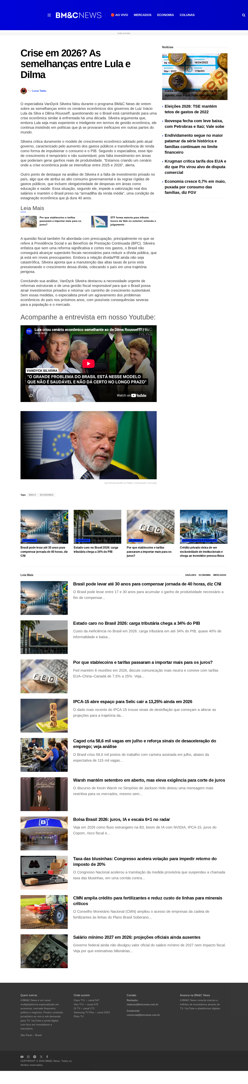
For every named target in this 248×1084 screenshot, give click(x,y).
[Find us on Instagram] (28, 1056)
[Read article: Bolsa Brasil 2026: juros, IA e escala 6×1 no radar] (44, 833)
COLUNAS (187, 15)
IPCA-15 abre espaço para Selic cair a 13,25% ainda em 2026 (132, 701)
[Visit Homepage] (78, 15)
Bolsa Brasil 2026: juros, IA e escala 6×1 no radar (121, 819)
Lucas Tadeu (39, 90)
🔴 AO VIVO (119, 15)
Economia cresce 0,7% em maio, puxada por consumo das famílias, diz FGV (195, 187)
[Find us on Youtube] (22, 1056)
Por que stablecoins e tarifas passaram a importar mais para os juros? (60, 221)
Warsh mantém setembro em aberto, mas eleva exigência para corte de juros (149, 780)
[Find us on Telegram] (34, 1056)
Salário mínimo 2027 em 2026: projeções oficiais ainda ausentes (136, 937)
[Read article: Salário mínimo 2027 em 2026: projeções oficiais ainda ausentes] (44, 951)
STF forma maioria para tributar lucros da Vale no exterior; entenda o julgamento (133, 221)
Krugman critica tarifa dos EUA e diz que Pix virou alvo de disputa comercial (195, 167)
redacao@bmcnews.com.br (142, 1004)
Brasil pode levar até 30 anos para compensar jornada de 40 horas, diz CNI (44, 551)
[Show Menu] (49, 15)
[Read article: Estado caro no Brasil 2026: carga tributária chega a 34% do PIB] (97, 527)
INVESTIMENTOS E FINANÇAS (199, 540)
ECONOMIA (165, 15)
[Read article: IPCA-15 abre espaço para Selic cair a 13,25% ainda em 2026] (44, 716)
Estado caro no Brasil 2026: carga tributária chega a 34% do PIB (136, 623)
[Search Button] (243, 15)
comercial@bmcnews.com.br (143, 1015)
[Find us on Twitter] (41, 1056)
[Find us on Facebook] (47, 1056)
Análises (190, 575)
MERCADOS (142, 15)
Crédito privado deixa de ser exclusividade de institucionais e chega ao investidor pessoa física (202, 551)
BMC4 (32, 495)
